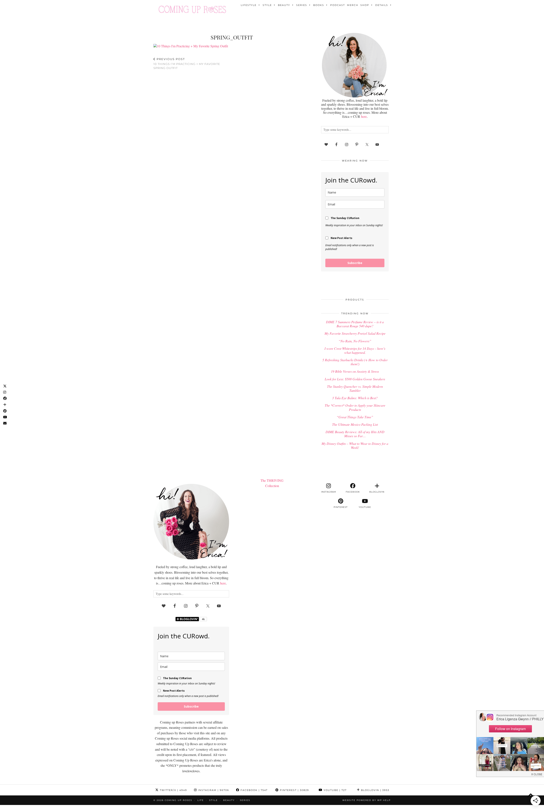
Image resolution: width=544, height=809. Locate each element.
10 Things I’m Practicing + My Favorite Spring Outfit (186, 63)
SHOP (364, 5)
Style (267, 5)
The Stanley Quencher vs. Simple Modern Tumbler (355, 388)
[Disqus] (231, 129)
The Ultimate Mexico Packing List (355, 424)
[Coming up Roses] (192, 9)
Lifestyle (248, 5)
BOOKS (318, 5)
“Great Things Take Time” (355, 417)
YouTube (335, 790)
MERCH (352, 5)
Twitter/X (173, 790)
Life (200, 800)
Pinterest (294, 790)
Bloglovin (374, 790)
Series (301, 5)
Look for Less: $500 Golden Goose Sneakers (355, 379)
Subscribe (354, 263)
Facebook (253, 790)
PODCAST (337, 5)
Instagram (213, 790)
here (364, 116)
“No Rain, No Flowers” (355, 341)
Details (381, 5)
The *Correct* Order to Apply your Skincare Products (355, 407)
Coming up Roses (178, 800)
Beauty (284, 5)
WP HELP (384, 800)
